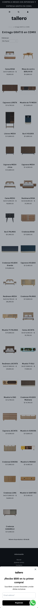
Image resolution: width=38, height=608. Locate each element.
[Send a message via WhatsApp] (33, 603)
